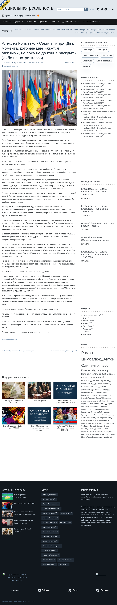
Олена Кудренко (90, 55)
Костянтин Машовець (100, 395)
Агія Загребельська (104, 418)
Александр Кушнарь (95, 429)
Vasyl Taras (99, 420)
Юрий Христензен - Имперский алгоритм (19, 351)
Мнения (27, 29)
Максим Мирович (39, 401)
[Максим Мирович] (39, 390)
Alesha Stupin (109, 423)
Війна (86, 332)
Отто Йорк (87, 50)
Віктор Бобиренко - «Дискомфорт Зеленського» (65, 401)
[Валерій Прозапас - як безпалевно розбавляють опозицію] (39, 416)
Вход (92, 9)
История (87, 334)
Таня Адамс (101, 50)
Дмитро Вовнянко (102, 384)
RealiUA (86, 66)
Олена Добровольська (97, 404)
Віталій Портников (101, 381)
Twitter (75, 590)
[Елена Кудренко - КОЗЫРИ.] (7, 505)
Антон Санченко (49, 499)
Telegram (46, 590)
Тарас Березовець (94, 437)
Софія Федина (97, 423)
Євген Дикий (107, 437)
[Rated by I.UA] (101, 575)
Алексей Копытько (11, 66)
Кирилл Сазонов (94, 415)
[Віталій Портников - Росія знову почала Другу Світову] (7, 514)
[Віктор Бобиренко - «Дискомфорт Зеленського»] (65, 390)
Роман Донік (107, 431)
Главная (17, 29)
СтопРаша (87, 61)
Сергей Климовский (51, 504)
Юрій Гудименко (87, 420)
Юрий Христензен (50, 550)
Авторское (88, 329)
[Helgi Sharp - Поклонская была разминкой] (7, 522)
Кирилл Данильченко (51, 536)
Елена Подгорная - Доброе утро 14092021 (13, 427)
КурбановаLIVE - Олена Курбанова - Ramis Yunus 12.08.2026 (94, 254)
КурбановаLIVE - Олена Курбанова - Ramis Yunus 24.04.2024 (65, 428)
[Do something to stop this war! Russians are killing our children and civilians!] (5, 5)
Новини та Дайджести (93, 315)
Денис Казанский (88, 401)
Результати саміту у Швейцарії (62, 351)
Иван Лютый (86, 384)
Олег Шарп (107, 55)
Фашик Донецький (88, 418)
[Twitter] (102, 9)
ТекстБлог (88, 321)
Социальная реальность (27, 8)
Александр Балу (96, 406)
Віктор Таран (94, 409)
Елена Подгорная (104, 61)
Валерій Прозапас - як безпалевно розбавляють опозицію (39, 428)
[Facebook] (106, 9)
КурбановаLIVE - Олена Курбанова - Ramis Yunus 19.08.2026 (94, 209)
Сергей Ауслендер (100, 390)
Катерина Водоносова (100, 434)
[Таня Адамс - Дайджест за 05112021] (13, 390)
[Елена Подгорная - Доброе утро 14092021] (13, 416)
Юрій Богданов (107, 415)
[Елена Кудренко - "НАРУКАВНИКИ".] (7, 496)
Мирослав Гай (96, 412)
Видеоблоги (88, 326)
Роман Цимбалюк (50, 495)
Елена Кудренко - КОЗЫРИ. (24, 503)
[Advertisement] (98, 159)
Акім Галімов (86, 434)
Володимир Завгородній (90, 392)
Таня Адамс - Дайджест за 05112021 (13, 401)
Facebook (105, 590)
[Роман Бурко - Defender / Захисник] (7, 531)
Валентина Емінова (89, 387)
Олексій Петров (87, 398)
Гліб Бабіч (101, 401)
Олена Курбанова (103, 374)
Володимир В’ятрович (51, 508)
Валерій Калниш (96, 426)
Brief (86, 318)
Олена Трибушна (95, 431)
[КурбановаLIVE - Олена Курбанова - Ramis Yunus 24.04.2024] (65, 416)
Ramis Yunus (87, 377)
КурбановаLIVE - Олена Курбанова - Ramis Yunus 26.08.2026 (94, 192)
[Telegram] (99, 9)
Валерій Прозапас (103, 398)
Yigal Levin (85, 426)
